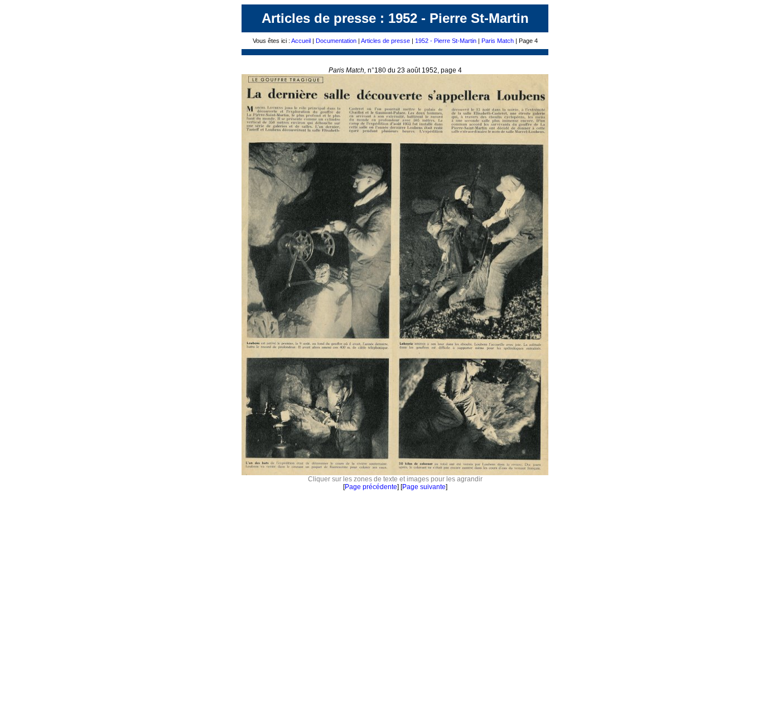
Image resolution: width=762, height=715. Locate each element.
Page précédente (371, 487)
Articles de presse (385, 40)
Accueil (301, 40)
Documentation (336, 40)
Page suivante (424, 487)
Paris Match (497, 40)
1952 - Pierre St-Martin (445, 40)
